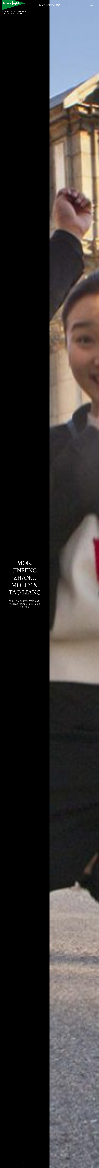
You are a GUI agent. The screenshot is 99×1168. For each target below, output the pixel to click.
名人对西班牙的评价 (49, 5)
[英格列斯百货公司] (14, 13)
